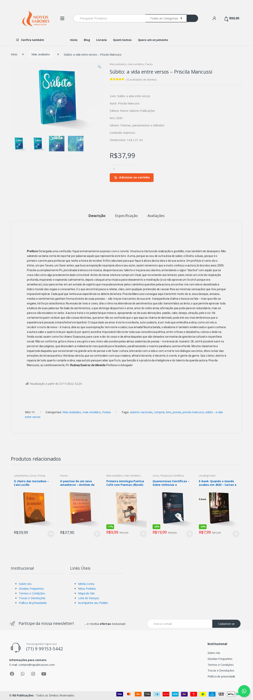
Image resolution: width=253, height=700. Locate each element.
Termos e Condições (32, 593)
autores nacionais (141, 412)
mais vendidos (135, 64)
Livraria (101, 40)
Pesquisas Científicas (172, 475)
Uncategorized (207, 475)
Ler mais (50, 533)
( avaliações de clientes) (141, 79)
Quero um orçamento (153, 40)
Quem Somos (122, 40)
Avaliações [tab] (156, 216)
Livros (33, 475)
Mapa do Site (86, 593)
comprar (159, 412)
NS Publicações (23, 695)
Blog (87, 40)
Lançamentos (21, 475)
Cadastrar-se (226, 624)
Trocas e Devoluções (32, 598)
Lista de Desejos (88, 598)
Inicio (73, 40)
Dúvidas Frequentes (31, 588)
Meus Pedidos (87, 588)
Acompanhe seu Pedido (93, 603)
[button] (99, 67)
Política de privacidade (33, 603)
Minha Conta (86, 584)
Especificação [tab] (126, 216)
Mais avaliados (40, 54)
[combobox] (109, 18)
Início (14, 54)
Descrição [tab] (97, 216)
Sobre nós (25, 584)
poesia (177, 412)
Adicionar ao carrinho (134, 177)
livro (168, 412)
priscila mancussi (193, 412)
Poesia (149, 64)
